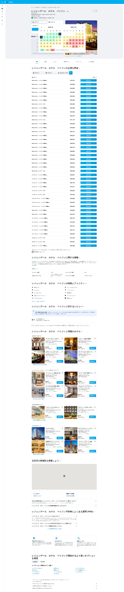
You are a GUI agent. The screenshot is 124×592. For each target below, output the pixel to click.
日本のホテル (35, 570)
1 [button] (47, 34)
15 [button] (47, 40)
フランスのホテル (35, 571)
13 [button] (41, 40)
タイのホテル (56, 573)
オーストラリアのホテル (37, 568)
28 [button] (44, 46)
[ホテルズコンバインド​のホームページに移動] (9, 2)
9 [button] (50, 37)
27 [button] (41, 46)
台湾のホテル (56, 568)
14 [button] (44, 40)
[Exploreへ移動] (2, 16)
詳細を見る (60, 348)
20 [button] (41, 43)
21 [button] (44, 43)
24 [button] (53, 43)
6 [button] (41, 37)
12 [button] (59, 37)
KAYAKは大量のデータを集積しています (42, 586)
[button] (2, 2)
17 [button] (53, 40)
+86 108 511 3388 (35, 16)
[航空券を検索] (2, 6)
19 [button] (59, 40)
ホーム (32, 7)
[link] (40, 364)
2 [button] (50, 34)
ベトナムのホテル (79, 571)
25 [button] (56, 43)
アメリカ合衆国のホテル (80, 570)
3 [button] (53, 34)
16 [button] (50, 40)
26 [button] (59, 43)
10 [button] (53, 37)
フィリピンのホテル (58, 571)
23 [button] (50, 43)
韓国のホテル (56, 570)
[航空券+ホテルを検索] (2, 14)
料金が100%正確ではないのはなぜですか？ (43, 588)
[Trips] (2, 20)
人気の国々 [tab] (35, 561)
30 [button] (50, 46)
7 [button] (44, 37)
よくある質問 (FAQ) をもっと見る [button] (54, 528)
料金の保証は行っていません (64, 579)
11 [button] (56, 37)
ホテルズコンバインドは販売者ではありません (43, 583)
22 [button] (47, 43)
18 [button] (56, 40)
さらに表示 (34, 265)
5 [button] (67, 37)
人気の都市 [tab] (42, 561)
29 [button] (47, 46)
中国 (36, 7)
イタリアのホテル (35, 573)
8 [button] (47, 37)
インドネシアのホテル (79, 568)
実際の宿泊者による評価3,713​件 (46, 18)
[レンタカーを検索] (2, 11)
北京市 (42, 7)
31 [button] (82, 46)
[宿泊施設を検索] (2, 8)
